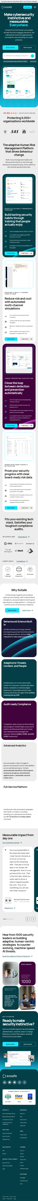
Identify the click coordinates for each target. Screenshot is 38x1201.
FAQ (3, 1150)
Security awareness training (9, 1113)
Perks (21, 1183)
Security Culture (6, 1136)
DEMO (21, 1131)
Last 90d (10, 72)
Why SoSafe (22, 1177)
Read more (9, 908)
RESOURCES (23, 1110)
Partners (22, 1156)
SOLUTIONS (6, 1129)
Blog (21, 1116)
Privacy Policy (9, 1198)
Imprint (4, 1198)
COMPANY (22, 1147)
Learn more (25, 253)
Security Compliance (7, 1133)
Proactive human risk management (7, 1123)
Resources (22, 1113)
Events (21, 1162)
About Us (22, 1150)
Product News (23, 1122)
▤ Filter (33, 72)
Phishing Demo (23, 1137)
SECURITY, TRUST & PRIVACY (10, 1159)
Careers (22, 1153)
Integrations (22, 537)
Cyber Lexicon (23, 1119)
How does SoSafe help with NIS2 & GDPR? (15, 61)
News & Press (23, 1159)
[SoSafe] (7, 7)
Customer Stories (24, 1180)
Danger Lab (22, 1125)
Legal (4, 1168)
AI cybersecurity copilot (8, 1119)
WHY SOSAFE (23, 1174)
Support (4, 1153)
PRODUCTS (6, 1110)
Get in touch (27, 47)
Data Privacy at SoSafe (7, 1165)
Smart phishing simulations (9, 1116)
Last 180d (12, 72)
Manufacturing (6, 1139)
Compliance (20, 561)
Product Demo (23, 1134)
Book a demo (28, 7)
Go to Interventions (11, 86)
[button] (28, 919)
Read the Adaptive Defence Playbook (16, 956)
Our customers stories (11, 843)
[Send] (32, 56)
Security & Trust (6, 1162)
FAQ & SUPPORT (7, 1147)
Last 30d (7, 72)
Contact (22, 1165)
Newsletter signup (24, 1168)
